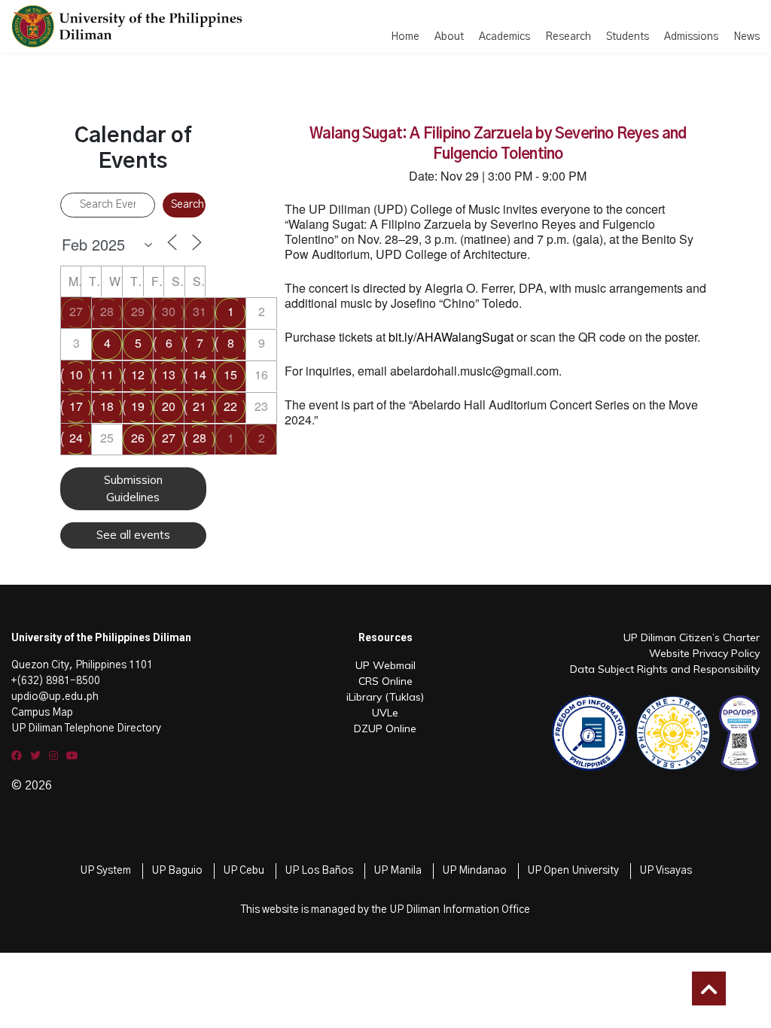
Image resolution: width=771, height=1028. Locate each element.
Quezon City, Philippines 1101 (82, 665)
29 (138, 311)
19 (138, 406)
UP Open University (573, 870)
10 (76, 374)
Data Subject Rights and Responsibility (665, 669)
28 (107, 311)
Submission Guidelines (133, 488)
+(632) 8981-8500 (55, 681)
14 (199, 374)
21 (199, 406)
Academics (504, 37)
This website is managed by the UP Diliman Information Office (385, 910)
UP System (105, 870)
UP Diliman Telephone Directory (86, 728)
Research (568, 37)
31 (199, 311)
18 (107, 406)
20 (168, 406)
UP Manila (397, 870)
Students (627, 37)
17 (76, 406)
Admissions (691, 37)
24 (76, 437)
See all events (133, 535)
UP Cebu (243, 870)
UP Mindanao (474, 870)
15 (230, 374)
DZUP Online (385, 728)
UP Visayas (665, 870)
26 (138, 437)
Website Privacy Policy (704, 653)
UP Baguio (177, 870)
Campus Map (42, 712)
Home (405, 37)
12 (138, 374)
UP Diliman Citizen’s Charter (691, 637)
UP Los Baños (319, 870)
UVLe (385, 712)
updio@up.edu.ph (55, 697)
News (746, 37)
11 (107, 374)
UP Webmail (385, 665)
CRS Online (385, 681)
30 (168, 311)
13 (168, 374)
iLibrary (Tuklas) (385, 697)
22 (230, 406)
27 (76, 311)
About (449, 37)
